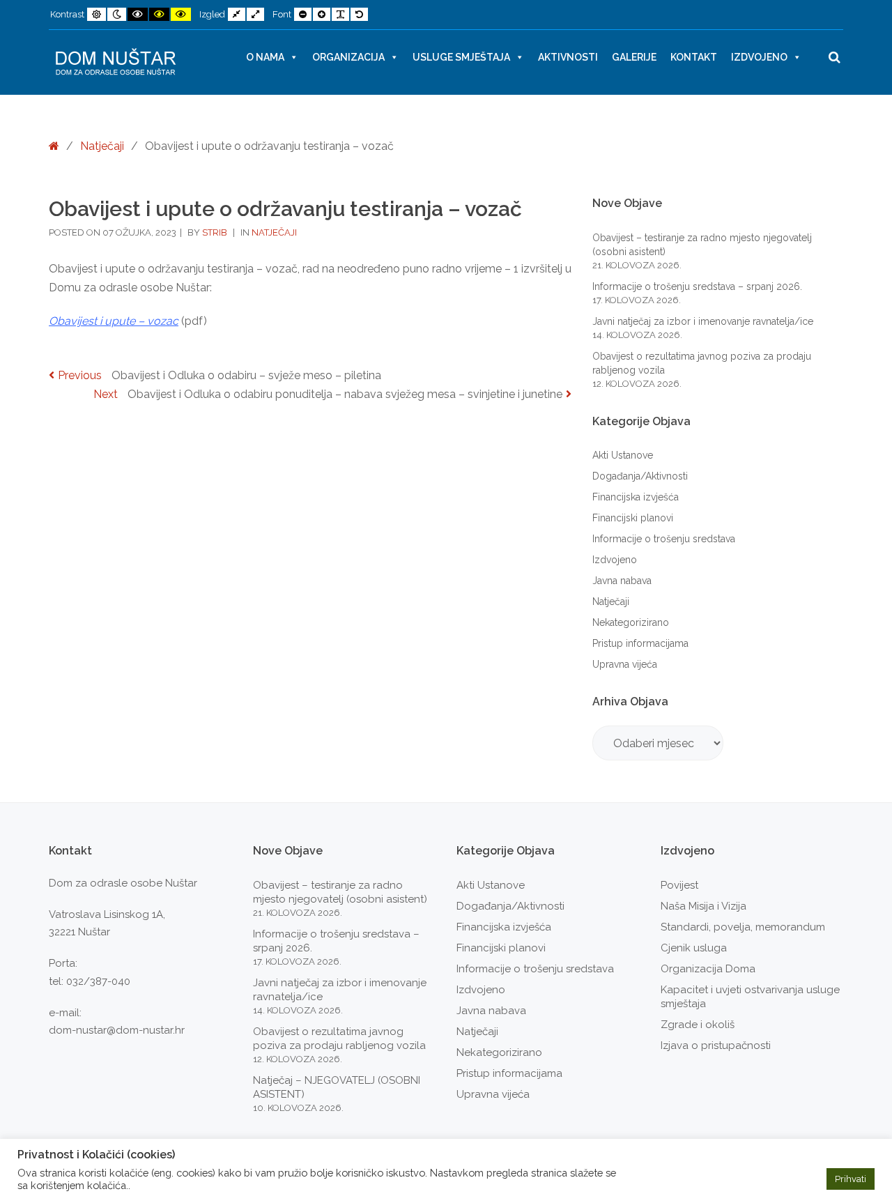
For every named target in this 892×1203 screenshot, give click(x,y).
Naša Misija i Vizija (703, 906)
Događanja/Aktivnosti (640, 476)
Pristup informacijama (640, 643)
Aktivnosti (568, 57)
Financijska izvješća (635, 497)
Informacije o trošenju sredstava (663, 538)
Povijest (679, 885)
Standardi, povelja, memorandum (743, 927)
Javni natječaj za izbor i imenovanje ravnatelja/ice (702, 321)
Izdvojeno (759, 57)
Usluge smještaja (461, 57)
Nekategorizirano (630, 622)
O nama (265, 57)
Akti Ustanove (622, 455)
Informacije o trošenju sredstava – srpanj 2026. (697, 286)
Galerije (634, 57)
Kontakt (693, 57)
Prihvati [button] (850, 1179)
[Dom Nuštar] (116, 62)
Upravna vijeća (624, 664)
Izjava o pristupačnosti (716, 1045)
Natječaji (102, 146)
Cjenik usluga (694, 948)
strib (215, 232)
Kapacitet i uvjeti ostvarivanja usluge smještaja (750, 996)
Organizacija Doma (708, 969)
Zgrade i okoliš (698, 1024)
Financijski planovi (632, 517)
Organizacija (348, 57)
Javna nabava (622, 580)
